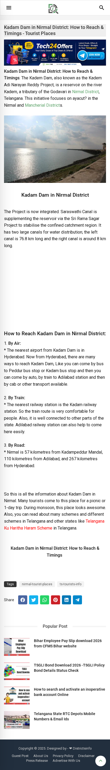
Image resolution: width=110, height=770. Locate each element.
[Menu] (8, 7)
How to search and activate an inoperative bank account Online (69, 692)
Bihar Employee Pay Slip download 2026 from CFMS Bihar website (68, 643)
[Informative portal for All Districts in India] (55, 16)
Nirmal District (85, 91)
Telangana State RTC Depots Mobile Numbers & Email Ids (64, 716)
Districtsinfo (82, 748)
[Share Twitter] (33, 599)
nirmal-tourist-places (37, 584)
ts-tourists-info (70, 584)
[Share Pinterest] (55, 599)
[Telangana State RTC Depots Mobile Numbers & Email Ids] (17, 720)
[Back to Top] (100, 761)
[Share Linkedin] (66, 599)
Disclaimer (86, 756)
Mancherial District (42, 105)
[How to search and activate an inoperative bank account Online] (17, 695)
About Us (40, 756)
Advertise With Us (66, 761)
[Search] (102, 9)
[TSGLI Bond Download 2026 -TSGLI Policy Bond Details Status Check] (17, 671)
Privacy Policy (63, 756)
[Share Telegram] (77, 599)
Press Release (37, 761)
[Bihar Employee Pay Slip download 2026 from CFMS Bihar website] (17, 647)
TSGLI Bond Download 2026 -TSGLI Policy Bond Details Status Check (69, 668)
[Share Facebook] (22, 599)
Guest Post (20, 756)
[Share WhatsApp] (44, 599)
